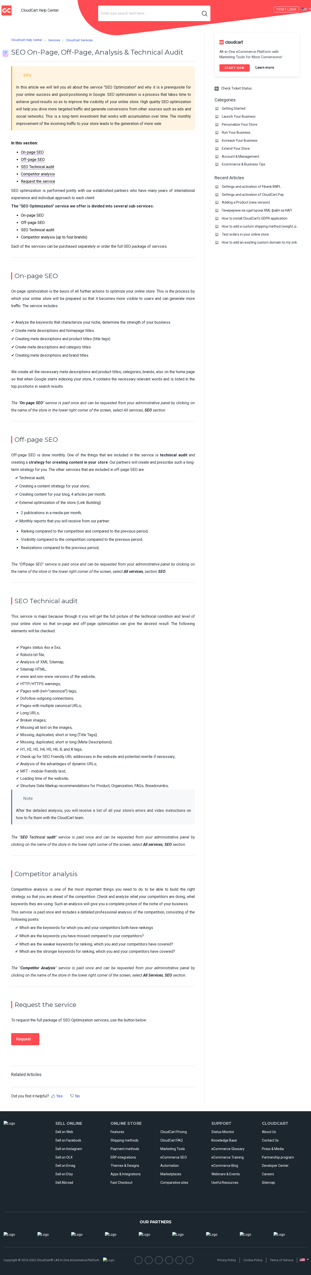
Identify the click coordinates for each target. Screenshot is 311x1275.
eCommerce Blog (224, 1166)
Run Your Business (236, 132)
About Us (269, 1132)
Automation (169, 1166)
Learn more (264, 67)
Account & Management (240, 156)
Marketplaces (170, 1174)
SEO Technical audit (37, 167)
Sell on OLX (64, 1157)
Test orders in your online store (245, 234)
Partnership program (278, 1157)
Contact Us (270, 1140)
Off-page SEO (33, 159)
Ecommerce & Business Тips (243, 164)
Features (117, 1132)
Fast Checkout (121, 1183)
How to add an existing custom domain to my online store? (266, 242)
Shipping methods (124, 1140)
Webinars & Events (225, 1174)
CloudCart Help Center (26, 40)
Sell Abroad (64, 1183)
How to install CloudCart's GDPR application (254, 218)
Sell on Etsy (64, 1174)
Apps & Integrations (126, 1174)
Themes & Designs (125, 1166)
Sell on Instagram (68, 1149)
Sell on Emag (65, 1166)
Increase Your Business (240, 140)
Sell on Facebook (68, 1140)
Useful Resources (224, 1183)
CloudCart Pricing (173, 1132)
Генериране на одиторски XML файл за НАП (257, 210)
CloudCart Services (79, 40)
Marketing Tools (172, 1149)
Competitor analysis (38, 174)
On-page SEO (32, 152)
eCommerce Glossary (227, 1149)
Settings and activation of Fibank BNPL (251, 187)
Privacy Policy (226, 1260)
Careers (268, 1174)
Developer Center (275, 1166)
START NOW (235, 68)
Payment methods (125, 1149)
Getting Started (233, 108)
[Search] (204, 13)
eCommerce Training (227, 1157)
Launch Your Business (239, 116)
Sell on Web (64, 1132)
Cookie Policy (252, 1260)
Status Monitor (222, 1132)
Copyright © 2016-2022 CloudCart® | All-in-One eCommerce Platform (51, 1260)
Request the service (38, 181)
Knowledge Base (224, 1140)
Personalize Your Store (239, 124)
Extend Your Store (236, 148)
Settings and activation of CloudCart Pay (253, 195)
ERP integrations (123, 1157)
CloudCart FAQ (171, 1140)
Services (54, 40)
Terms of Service (281, 1260)
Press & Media (273, 1149)
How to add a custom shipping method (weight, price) (262, 226)
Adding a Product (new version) (246, 202)
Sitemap (268, 1183)
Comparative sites (174, 1183)
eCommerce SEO (173, 1157)
